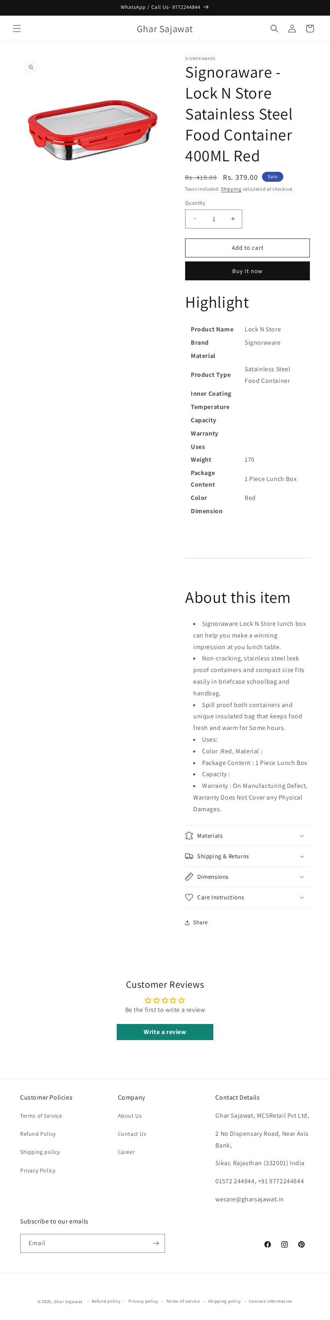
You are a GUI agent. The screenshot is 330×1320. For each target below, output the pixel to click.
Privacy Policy (37, 1170)
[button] (17, 28)
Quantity (195, 202)
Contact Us (132, 1133)
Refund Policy (38, 1133)
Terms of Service (41, 1115)
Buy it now (247, 271)
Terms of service (183, 1301)
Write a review (165, 1032)
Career (126, 1152)
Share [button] (200, 922)
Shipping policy (40, 1152)
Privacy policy (143, 1301)
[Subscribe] (156, 1243)
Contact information (271, 1301)
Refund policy (106, 1301)
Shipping (231, 189)
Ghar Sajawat (68, 1301)
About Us (130, 1115)
